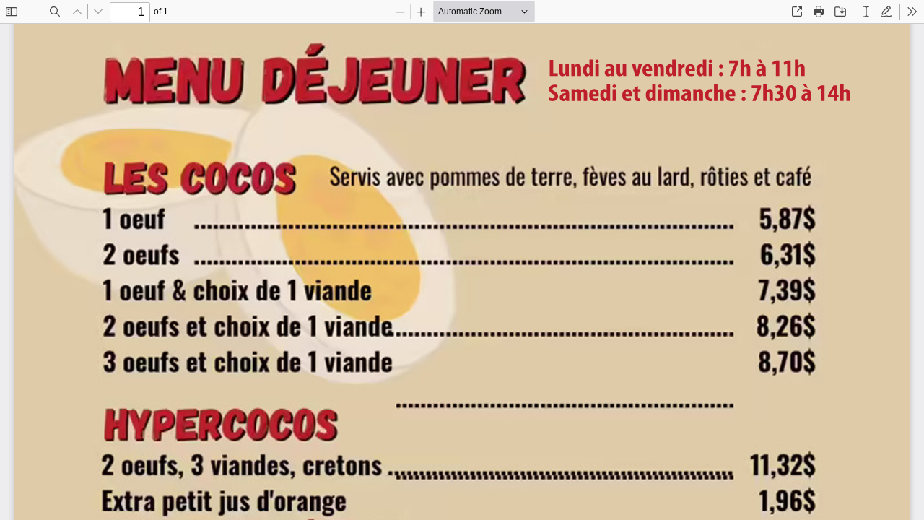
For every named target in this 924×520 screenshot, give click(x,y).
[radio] (866, 11)
